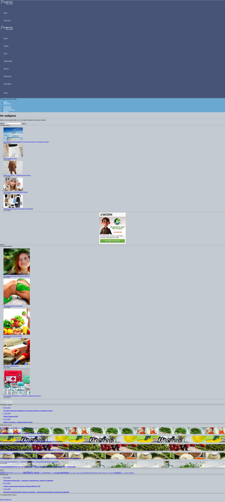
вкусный (21, 472)
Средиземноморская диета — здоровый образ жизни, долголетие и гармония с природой (37, 467)
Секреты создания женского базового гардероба (18, 209)
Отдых (6, 46)
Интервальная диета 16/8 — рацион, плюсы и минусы (22, 433)
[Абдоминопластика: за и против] (17, 304)
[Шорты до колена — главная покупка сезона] (13, 173)
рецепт (118, 473)
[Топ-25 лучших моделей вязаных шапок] (13, 190)
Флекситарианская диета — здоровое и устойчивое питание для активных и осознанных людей (40, 450)
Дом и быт (8, 76)
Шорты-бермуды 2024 (10, 158)
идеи (41, 472)
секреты (126, 473)
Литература (7, 108)
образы (74, 473)
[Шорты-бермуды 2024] (13, 157)
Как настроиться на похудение (13, 336)
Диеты (6, 69)
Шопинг (6, 111)
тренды (131, 473)
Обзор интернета (9, 110)
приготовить (94, 473)
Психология (7, 106)
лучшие (57, 473)
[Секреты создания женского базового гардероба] (13, 207)
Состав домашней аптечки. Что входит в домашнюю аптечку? (22, 396)
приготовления (102, 473)
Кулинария (8, 61)
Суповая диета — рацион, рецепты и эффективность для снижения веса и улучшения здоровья (40, 458)
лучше (52, 472)
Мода (6, 38)
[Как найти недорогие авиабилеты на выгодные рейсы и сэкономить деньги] (13, 140)
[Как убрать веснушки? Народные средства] (17, 274)
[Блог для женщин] (9, 4)
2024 (2, 472)
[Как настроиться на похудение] (17, 334)
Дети (5, 53)
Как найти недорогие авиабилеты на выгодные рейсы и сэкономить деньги (26, 142)
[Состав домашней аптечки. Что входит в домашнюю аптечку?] (17, 394)
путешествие (110, 473)
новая (70, 472)
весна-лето (16, 473)
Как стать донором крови (11, 366)
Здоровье (7, 84)
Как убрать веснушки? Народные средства (17, 276)
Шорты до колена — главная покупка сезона (17, 175)
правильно (86, 473)
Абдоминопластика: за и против (13, 306)
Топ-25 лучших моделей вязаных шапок (16, 192)
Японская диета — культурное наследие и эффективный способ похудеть (31, 441)
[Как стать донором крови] (17, 364)
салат (123, 472)
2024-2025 (9, 473)
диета (36, 472)
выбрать (28, 472)
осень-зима (79, 473)
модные (65, 472)
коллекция (46, 473)
